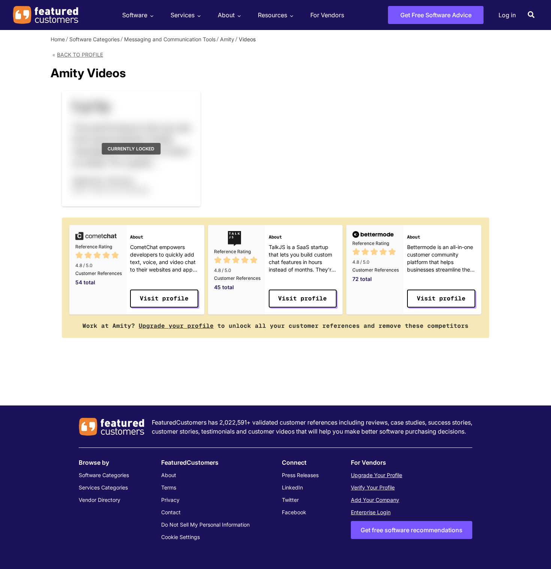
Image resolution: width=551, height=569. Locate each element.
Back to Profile (80, 54)
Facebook (294, 512)
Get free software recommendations (412, 530)
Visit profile (164, 298)
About (226, 15)
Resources (272, 15)
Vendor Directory (99, 500)
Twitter (290, 500)
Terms (168, 487)
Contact (171, 512)
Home (58, 39)
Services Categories (103, 487)
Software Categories (94, 39)
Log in (507, 15)
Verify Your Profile (373, 487)
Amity (227, 39)
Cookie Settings (180, 537)
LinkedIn (292, 487)
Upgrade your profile (176, 326)
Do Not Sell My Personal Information (205, 524)
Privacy (170, 500)
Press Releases (300, 475)
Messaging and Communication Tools (170, 39)
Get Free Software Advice (436, 15)
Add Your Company (375, 500)
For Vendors (327, 15)
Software (134, 15)
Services (183, 15)
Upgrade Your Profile (376, 475)
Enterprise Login (371, 512)
